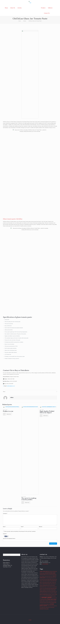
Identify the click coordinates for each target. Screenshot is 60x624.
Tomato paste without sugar (51, 605)
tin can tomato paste (48, 595)
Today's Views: (6, 563)
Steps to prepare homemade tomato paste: (48, 589)
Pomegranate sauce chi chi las (47, 585)
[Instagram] (30, 622)
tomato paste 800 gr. (44, 599)
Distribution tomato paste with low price (46, 576)
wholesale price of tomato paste (49, 607)
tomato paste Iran (46, 604)
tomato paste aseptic (51, 599)
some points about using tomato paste (50, 588)
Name (4, 526)
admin (11, 397)
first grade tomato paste (44, 579)
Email (22, 526)
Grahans (41, 580)
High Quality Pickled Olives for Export (47, 411)
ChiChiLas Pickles (43, 574)
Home (20, 20)
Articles (24, 20)
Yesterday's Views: (7, 565)
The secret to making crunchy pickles (28, 498)
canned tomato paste (50, 573)
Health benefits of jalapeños (46, 580)
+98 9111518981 (45, 564)
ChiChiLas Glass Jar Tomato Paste (35, 20)
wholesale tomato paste (44, 608)
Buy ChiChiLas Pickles (51, 571)
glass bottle (49, 579)
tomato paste (47, 597)
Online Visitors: (6, 562)
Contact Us (7, 370)
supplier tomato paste (43, 591)
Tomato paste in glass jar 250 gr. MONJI (45, 602)
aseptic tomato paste (44, 571)
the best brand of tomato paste (51, 591)
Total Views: (5, 566)
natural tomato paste (46, 583)
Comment (5, 513)
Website (40, 526)
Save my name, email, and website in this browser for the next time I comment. (20, 531)
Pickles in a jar (8, 411)
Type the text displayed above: (9, 538)
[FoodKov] (30, 2)
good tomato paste (54, 579)
